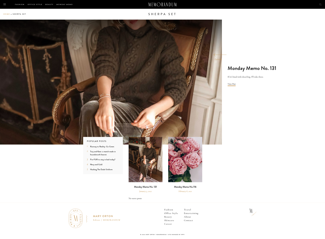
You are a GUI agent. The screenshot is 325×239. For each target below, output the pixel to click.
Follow (306, 4)
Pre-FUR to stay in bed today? (102, 159)
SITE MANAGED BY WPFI (176, 234)
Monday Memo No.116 (185, 187)
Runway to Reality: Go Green (102, 146)
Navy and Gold (96, 164)
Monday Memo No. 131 (252, 68)
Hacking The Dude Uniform (101, 169)
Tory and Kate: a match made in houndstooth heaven (103, 153)
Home (6, 14)
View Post (232, 84)
